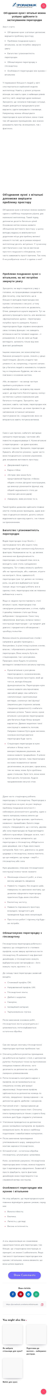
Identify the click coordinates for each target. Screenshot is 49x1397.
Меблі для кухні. (10, 1382)
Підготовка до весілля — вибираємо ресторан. (36, 1351)
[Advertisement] (24, 164)
